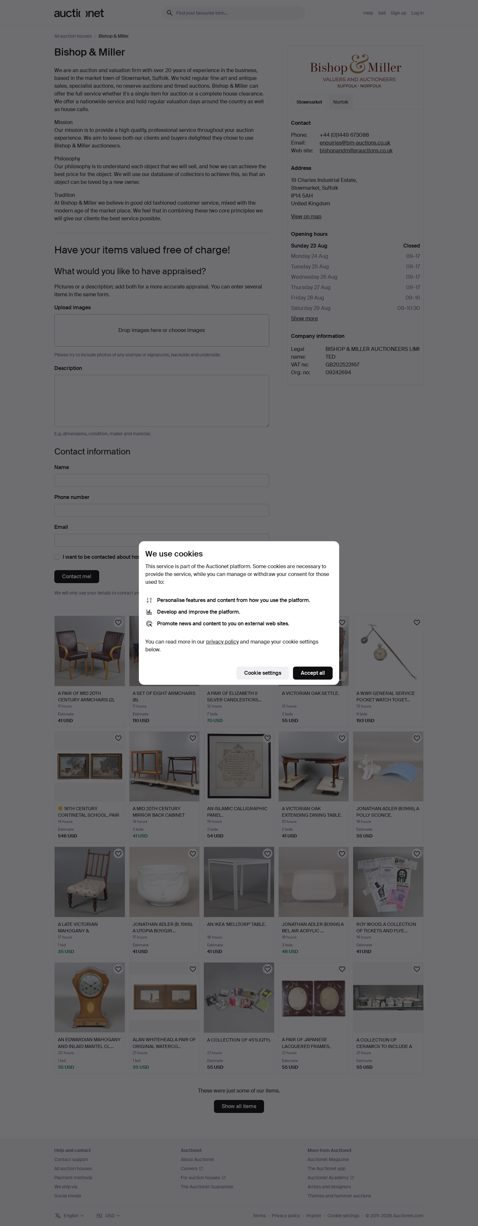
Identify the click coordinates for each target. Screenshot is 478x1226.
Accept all (313, 673)
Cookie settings (262, 673)
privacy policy (222, 641)
